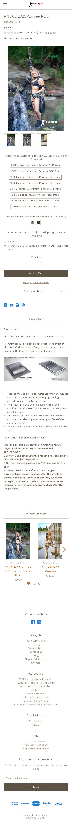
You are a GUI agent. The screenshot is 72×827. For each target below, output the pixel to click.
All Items (36, 690)
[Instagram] (39, 622)
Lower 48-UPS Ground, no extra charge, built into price (38, 247)
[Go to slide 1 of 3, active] (28, 583)
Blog (36, 655)
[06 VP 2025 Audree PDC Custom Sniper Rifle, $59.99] (18, 541)
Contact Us (36, 651)
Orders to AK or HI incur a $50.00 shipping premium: (36, 234)
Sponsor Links (36, 648)
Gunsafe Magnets (36, 693)
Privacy (36, 644)
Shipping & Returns (36, 659)
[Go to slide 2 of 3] (34, 583)
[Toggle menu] (5, 5)
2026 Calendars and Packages (36, 679)
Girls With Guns (36, 640)
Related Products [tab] (36, 513)
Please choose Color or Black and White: (36, 216)
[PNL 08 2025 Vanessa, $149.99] (50, 541)
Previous (4, 549)
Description (36, 318)
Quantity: (36, 257)
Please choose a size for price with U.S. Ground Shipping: (36, 157)
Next (63, 549)
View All (36, 724)
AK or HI (12, 241)
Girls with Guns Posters (36, 701)
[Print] (17, 305)
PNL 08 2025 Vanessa (50, 569)
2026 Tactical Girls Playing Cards (36, 682)
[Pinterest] (23, 305)
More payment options (36, 282)
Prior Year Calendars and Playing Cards (36, 704)
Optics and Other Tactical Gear (36, 686)
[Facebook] (5, 305)
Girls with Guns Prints (36, 697)
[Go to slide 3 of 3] (39, 583)
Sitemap (36, 662)
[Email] (11, 305)
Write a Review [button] (47, 32)
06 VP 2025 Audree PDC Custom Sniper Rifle (18, 571)
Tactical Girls (36, 721)
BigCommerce (42, 815)
